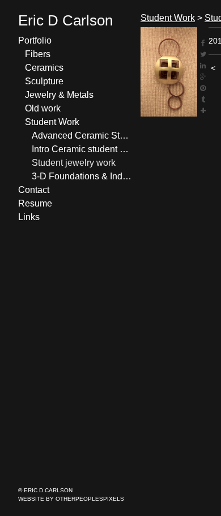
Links (29, 217)
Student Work (52, 122)
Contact (33, 190)
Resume (35, 203)
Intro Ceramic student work (81, 149)
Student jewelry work (74, 162)
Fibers (37, 54)
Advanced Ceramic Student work (81, 135)
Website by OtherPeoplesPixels (71, 499)
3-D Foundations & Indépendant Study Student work (81, 176)
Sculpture (44, 81)
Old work (43, 108)
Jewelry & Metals (59, 95)
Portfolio (35, 40)
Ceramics (44, 67)
